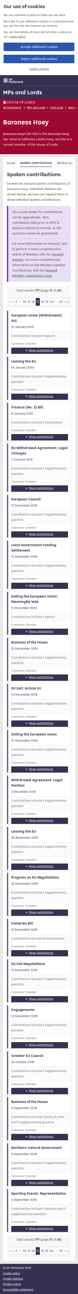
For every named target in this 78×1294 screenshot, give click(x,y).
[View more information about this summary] (39, 332)
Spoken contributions (36, 163)
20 (51, 302)
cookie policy (17, 36)
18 (42, 302)
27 (61, 302)
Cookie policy (11, 1273)
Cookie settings (39, 69)
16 (33, 302)
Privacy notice (12, 1284)
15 (29, 302)
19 (46, 302)
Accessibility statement (18, 1289)
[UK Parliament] (13, 80)
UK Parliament (12, 107)
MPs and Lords (22, 92)
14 (24, 302)
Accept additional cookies (39, 47)
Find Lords (56, 107)
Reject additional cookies (39, 59)
